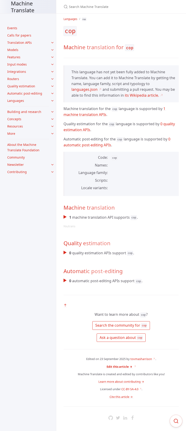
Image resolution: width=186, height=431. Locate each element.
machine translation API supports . (101, 221)
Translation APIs (19, 42)
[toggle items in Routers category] (52, 79)
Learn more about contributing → (121, 382)
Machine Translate (22, 6)
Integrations (16, 71)
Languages (15, 100)
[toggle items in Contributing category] (52, 172)
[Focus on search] (176, 421)
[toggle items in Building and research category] (52, 111)
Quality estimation (21, 86)
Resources (15, 126)
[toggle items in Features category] (52, 57)
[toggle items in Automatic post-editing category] (52, 93)
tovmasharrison (141, 359)
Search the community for (120, 325)
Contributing (17, 172)
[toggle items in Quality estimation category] (52, 86)
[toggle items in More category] (52, 133)
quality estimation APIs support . (101, 252)
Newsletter (15, 164)
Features (13, 57)
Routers (13, 79)
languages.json (84, 89)
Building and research (24, 112)
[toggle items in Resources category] (52, 126)
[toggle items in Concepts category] (52, 119)
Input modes (17, 64)
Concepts (14, 119)
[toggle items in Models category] (52, 50)
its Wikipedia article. (142, 95)
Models (12, 50)
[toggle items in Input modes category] (52, 64)
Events (12, 28)
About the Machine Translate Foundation (23, 147)
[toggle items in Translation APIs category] (52, 42)
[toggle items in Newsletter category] (52, 164)
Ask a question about (120, 337)
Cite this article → (121, 397)
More (11, 133)
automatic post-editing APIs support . (105, 280)
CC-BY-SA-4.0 (129, 389)
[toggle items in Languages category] (52, 100)
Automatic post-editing (24, 93)
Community (16, 157)
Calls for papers (19, 35)
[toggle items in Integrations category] (52, 71)
